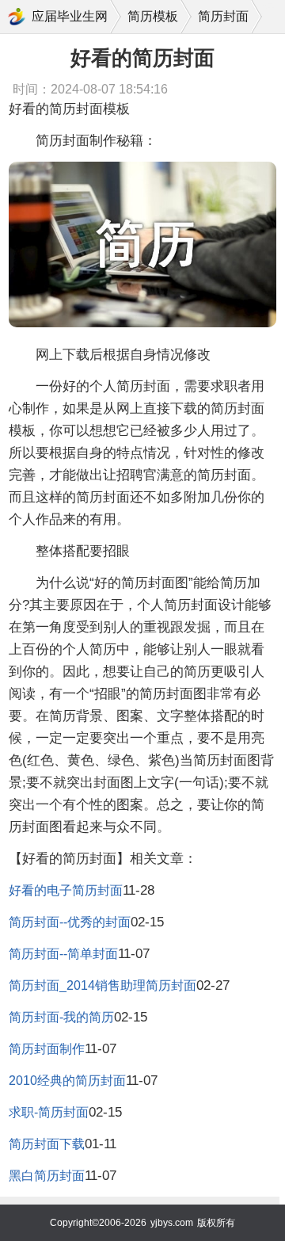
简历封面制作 (47, 1049)
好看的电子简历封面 (66, 890)
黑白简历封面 (47, 1175)
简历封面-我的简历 (61, 1017)
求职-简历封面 (49, 1112)
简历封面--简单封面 (63, 953)
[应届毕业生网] (16, 16)
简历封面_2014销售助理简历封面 (102, 985)
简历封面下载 (47, 1144)
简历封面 (223, 16)
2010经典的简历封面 (67, 1080)
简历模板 (152, 16)
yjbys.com (171, 1222)
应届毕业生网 (70, 16)
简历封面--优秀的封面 (70, 922)
